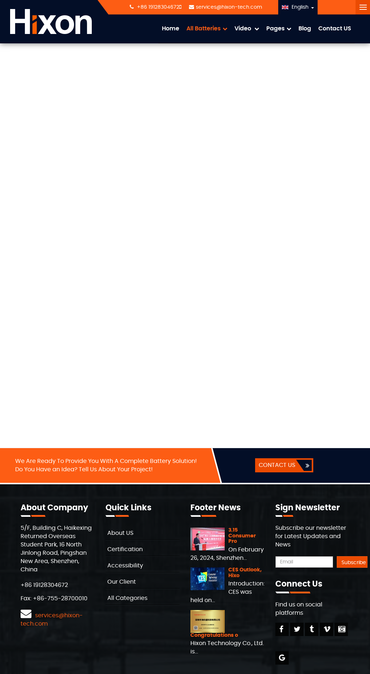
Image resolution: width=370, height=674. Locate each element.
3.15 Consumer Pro (242, 536)
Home (170, 28)
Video (244, 28)
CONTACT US (277, 465)
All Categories (127, 598)
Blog (304, 28)
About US (120, 533)
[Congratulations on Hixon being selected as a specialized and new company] (207, 620)
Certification (125, 549)
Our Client (121, 582)
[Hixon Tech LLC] (51, 21)
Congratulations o (214, 635)
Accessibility (125, 565)
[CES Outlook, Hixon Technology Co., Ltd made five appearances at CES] (207, 578)
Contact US (334, 28)
